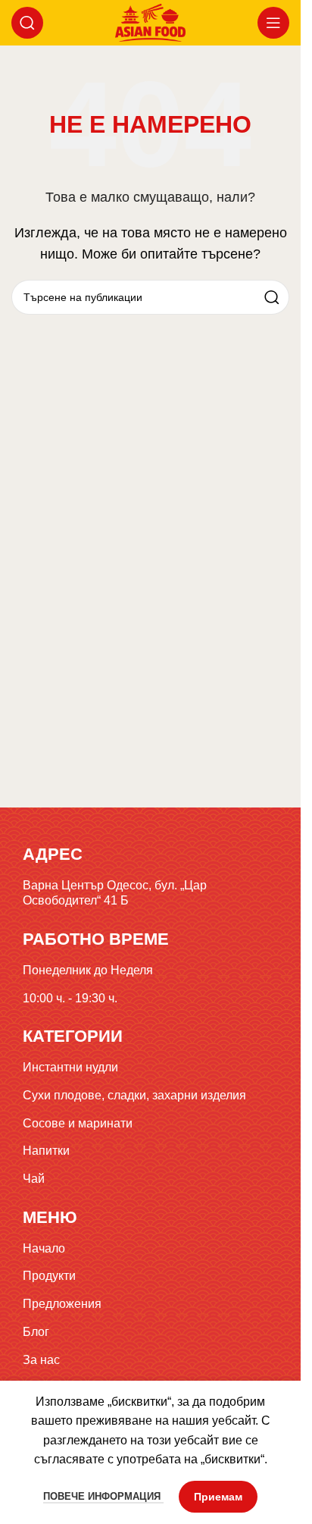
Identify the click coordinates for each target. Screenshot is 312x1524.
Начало (44, 1248)
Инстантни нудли (70, 1067)
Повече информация (103, 1496)
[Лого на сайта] (150, 21)
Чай (34, 1178)
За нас (41, 1359)
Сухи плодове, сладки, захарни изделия (134, 1095)
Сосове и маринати (78, 1123)
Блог (36, 1331)
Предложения (62, 1303)
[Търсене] (27, 23)
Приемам (218, 1497)
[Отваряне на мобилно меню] (273, 23)
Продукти (49, 1275)
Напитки (46, 1150)
